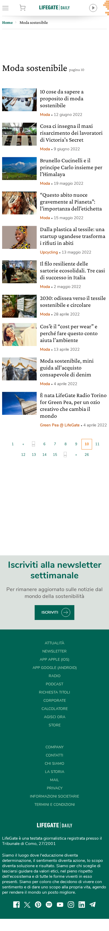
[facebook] (16, 904)
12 (23, 454)
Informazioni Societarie (54, 796)
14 (44, 454)
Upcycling (49, 252)
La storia (54, 771)
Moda (45, 114)
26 (87, 454)
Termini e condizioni (54, 804)
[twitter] (27, 904)
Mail (54, 779)
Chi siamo (54, 763)
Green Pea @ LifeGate (60, 425)
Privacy (54, 788)
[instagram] (71, 904)
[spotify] (49, 904)
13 (34, 454)
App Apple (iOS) (54, 659)
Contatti (54, 755)
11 (97, 444)
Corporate (54, 700)
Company (54, 747)
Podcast (54, 684)
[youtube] (60, 904)
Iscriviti (50, 612)
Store (29, 8)
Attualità (54, 643)
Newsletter (54, 651)
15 (55, 454)
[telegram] (92, 904)
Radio (55, 675)
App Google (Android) (55, 667)
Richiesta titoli (54, 692)
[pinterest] (38, 904)
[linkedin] (82, 904)
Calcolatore (55, 708)
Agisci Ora (54, 716)
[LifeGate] (54, 7)
